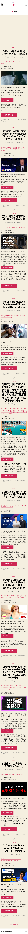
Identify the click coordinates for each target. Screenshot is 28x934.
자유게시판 (23, 119)
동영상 (7, 119)
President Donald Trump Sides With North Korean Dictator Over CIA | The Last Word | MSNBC (12, 149)
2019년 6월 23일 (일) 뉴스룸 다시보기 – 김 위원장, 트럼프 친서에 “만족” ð (14, 494)
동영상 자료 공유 (13, 119)
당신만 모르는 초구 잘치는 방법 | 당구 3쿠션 (12, 774)
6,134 (10, 924)
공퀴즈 (4, 119)
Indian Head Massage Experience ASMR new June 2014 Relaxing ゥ (14, 304)
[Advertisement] (14, 32)
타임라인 (14, 47)
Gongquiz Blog (8, 931)
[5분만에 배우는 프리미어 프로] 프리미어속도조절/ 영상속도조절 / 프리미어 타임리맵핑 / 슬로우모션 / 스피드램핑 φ (14, 672)
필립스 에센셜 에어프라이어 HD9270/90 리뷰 (13, 227)
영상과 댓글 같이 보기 (7, 100)
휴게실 (4, 121)
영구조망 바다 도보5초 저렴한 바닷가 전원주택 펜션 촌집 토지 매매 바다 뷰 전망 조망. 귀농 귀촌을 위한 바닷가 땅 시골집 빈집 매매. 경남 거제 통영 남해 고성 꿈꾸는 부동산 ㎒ (13, 392)
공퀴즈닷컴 (10, 142)
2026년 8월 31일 (19, 142)
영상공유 (19, 119)
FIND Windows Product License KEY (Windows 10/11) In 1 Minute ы (14, 848)
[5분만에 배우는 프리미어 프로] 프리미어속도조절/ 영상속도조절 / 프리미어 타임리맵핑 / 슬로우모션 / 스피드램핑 (13, 687)
